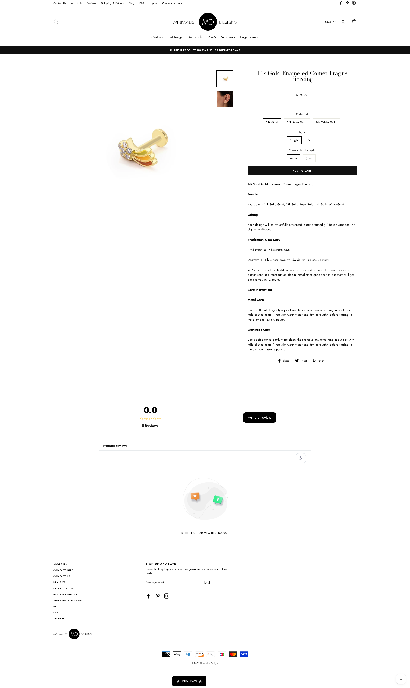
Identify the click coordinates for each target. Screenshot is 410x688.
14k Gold (272, 122)
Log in (153, 3)
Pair (310, 140)
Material (302, 114)
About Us (76, 3)
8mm (309, 158)
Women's (228, 37)
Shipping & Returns (112, 3)
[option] (205, 50)
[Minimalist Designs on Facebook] (148, 596)
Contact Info (63, 570)
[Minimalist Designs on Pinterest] (157, 596)
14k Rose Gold (297, 122)
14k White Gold (326, 122)
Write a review (259, 417)
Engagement (249, 37)
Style (302, 132)
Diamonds (194, 37)
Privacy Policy (64, 588)
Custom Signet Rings (166, 37)
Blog (131, 3)
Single (294, 140)
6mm (293, 158)
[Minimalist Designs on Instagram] (166, 596)
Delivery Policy (65, 594)
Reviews (91, 3)
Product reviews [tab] (115, 446)
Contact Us (59, 3)
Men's (212, 37)
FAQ (141, 3)
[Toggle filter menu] (301, 458)
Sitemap (59, 618)
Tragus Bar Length (302, 150)
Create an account (172, 3)
